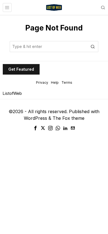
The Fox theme (68, 118)
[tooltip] (35, 128)
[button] (92, 46)
